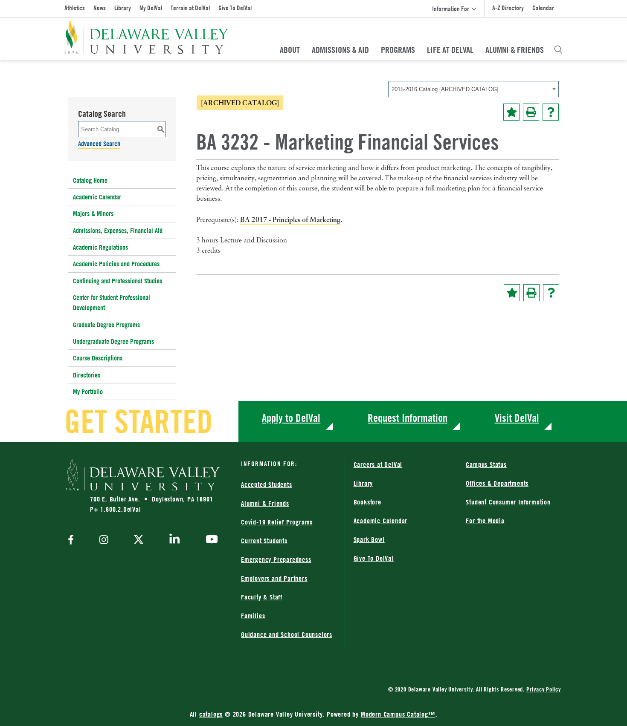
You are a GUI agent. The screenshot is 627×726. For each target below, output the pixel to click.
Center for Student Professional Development (111, 302)
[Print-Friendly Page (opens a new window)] (531, 112)
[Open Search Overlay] (558, 50)
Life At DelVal (450, 50)
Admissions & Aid (340, 50)
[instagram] (104, 540)
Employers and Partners (274, 578)
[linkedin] (174, 540)
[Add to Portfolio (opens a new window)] (511, 112)
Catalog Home (90, 180)
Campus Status (486, 464)
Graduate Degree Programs (106, 324)
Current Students (264, 540)
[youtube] (210, 540)
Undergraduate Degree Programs (113, 341)
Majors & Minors (93, 213)
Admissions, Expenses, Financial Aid (118, 230)
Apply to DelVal (291, 417)
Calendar (543, 8)
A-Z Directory (508, 8)
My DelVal (150, 8)
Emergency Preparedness (276, 559)
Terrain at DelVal (190, 8)
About (290, 50)
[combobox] (473, 89)
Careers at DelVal (378, 464)
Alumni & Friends (514, 50)
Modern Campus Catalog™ (398, 714)
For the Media (485, 520)
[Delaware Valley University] (146, 37)
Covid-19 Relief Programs (277, 522)
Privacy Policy (543, 689)
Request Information (407, 417)
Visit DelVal (517, 417)
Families (253, 615)
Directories (86, 375)
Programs (398, 50)
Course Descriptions (97, 358)
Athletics (74, 8)
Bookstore (367, 502)
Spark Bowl (369, 539)
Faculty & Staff (261, 597)
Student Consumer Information (508, 502)
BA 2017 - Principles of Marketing (290, 219)
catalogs (211, 714)
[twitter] (139, 540)
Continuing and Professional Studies (117, 281)
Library (122, 8)
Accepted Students (266, 484)
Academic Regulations (100, 247)
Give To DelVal (235, 8)
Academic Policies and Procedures (116, 263)
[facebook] (73, 540)
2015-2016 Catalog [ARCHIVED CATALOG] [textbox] (445, 89)
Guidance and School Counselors (286, 634)
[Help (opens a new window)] (551, 112)
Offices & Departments (497, 483)
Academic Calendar (97, 197)
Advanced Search (99, 143)
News (99, 8)
